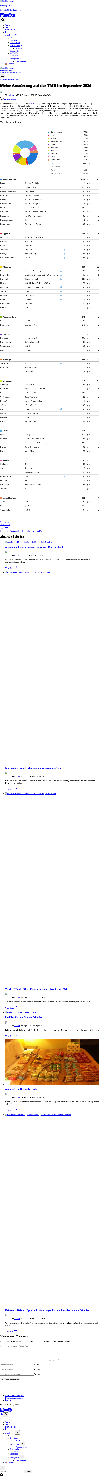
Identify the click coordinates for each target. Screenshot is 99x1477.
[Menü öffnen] (2, 76)
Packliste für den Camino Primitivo (24, 1017)
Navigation (14, 1458)
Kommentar (53, 1360)
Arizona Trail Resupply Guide (21, 1089)
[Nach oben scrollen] (1, 1415)
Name (37, 1364)
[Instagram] (2, 16)
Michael (12, 95)
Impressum (9, 1400)
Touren (8, 27)
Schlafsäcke (15, 53)
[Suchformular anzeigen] (2, 20)
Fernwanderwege (12, 30)
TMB (18, 79)
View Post (11, 568)
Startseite (9, 25)
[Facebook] (10, 16)
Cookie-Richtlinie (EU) (14, 1395)
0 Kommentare (10, 99)
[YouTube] (6, 16)
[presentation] (52, 542)
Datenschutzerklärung (14, 1398)
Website (37, 1374)
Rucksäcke (14, 51)
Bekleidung (15, 1444)
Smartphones (20, 61)
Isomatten (14, 55)
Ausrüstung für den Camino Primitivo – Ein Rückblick (34, 547)
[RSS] (13, 16)
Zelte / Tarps (15, 43)
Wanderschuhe (21, 48)
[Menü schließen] (1, 1418)
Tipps (12, 38)
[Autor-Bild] (2, 95)
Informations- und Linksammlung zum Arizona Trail (33, 768)
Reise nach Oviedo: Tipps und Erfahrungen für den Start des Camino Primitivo (47, 1310)
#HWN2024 (5, 523)
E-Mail (37, 1369)
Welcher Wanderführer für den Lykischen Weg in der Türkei (37, 989)
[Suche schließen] (2, 1468)
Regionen (9, 32)
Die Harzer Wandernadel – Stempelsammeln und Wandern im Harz (27, 530)
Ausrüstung (35, 104)
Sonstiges (14, 40)
